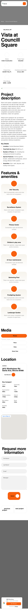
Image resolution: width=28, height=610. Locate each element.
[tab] (14, 336)
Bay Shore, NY (7, 29)
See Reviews (14, 603)
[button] (9, 374)
